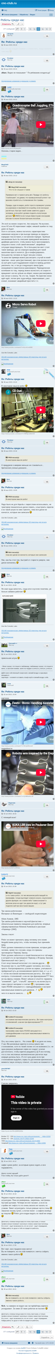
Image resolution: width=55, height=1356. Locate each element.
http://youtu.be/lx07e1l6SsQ (10, 868)
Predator (10, 58)
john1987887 (5, 1068)
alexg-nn (10, 33)
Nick (8, 287)
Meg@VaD (4, 164)
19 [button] (47, 29)
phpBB (23, 1348)
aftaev (3, 1182)
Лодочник (11, 803)
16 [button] (34, 29)
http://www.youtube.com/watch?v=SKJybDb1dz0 (17, 746)
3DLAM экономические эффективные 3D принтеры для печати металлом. (24, 358)
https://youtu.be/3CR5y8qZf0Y (11, 148)
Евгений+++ (13, 643)
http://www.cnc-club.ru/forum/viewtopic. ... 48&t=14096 (27, 1143)
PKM (8, 370)
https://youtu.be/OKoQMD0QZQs (12, 1131)
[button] (17, 29)
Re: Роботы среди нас (14, 42)
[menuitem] (4, 10)
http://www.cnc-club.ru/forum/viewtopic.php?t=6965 (22, 1141)
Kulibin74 (4, 874)
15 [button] (30, 29)
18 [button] (42, 29)
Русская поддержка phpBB (28, 1350)
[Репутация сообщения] (44, 35)
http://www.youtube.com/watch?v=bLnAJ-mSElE (17, 347)
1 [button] (24, 29)
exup (9, 683)
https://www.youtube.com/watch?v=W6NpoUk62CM (18, 434)
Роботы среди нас (12, 20)
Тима (10, 1149)
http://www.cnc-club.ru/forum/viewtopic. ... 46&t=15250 (31, 1136)
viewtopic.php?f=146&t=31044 (23, 1138)
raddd (9, 87)
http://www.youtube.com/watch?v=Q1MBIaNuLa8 (17, 796)
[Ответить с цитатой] (47, 36)
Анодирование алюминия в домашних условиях (18, 81)
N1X (8, 999)
